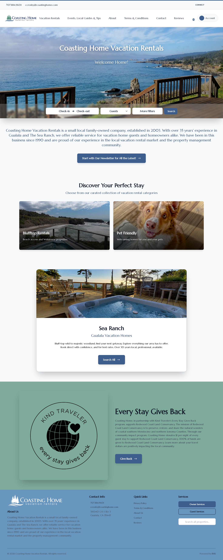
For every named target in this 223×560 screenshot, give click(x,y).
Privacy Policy (140, 503)
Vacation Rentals (49, 18)
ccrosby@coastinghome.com (104, 507)
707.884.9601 (97, 502)
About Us (138, 513)
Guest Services (197, 511)
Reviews (179, 18)
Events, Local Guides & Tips (84, 18)
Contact (161, 18)
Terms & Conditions (136, 18)
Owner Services (197, 504)
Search (171, 111)
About (112, 18)
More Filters (147, 111)
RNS (214, 553)
